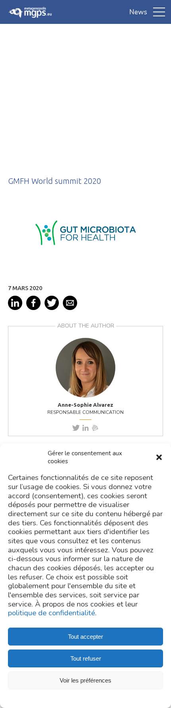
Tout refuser (85, 658)
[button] (159, 457)
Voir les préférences (85, 680)
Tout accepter (85, 636)
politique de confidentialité (51, 613)
